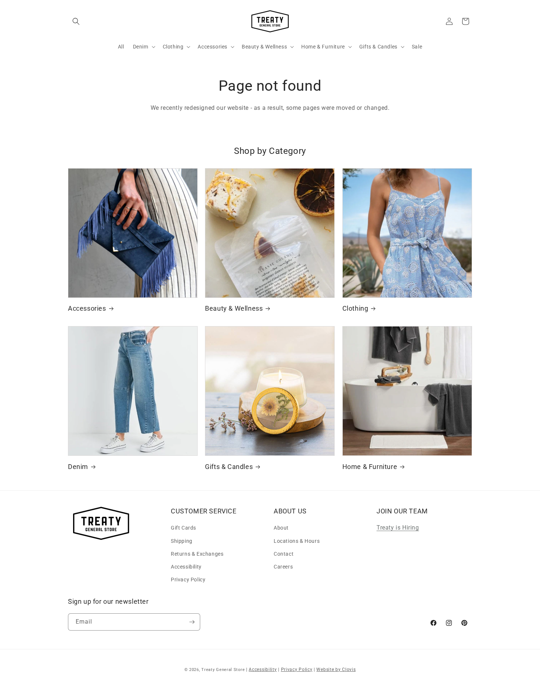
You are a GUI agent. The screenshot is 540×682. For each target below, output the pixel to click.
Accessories (87, 308)
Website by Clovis (336, 669)
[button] (76, 21)
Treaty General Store (223, 669)
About (281, 528)
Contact (284, 554)
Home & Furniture (369, 466)
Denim (78, 466)
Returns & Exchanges (197, 554)
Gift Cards (183, 528)
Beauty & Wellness (234, 308)
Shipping (181, 541)
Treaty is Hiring (398, 527)
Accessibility (186, 567)
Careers (283, 567)
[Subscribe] (192, 622)
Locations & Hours (297, 541)
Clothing (355, 308)
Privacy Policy (188, 579)
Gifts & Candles (229, 466)
